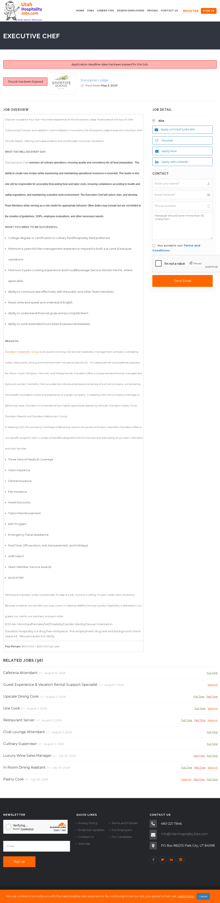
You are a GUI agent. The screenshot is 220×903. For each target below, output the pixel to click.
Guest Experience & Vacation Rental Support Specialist (50, 685)
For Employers (122, 830)
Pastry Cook (13, 779)
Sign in (208, 10)
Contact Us (169, 10)
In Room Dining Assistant (24, 767)
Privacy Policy (87, 823)
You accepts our (176, 248)
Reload (197, 263)
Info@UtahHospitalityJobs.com (184, 834)
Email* (7, 837)
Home (80, 10)
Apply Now (169, 151)
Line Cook (11, 708)
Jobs (90, 10)
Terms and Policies (125, 823)
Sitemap (84, 843)
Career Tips (105, 10)
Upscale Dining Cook (21, 696)
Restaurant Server (19, 720)
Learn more (186, 896)
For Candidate (122, 836)
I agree (203, 896)
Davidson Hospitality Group (22, 351)
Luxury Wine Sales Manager (27, 756)
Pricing (152, 10)
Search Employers (130, 10)
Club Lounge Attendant (24, 732)
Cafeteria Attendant (20, 673)
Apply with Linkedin (175, 161)
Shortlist (167, 140)
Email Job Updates (91, 830)
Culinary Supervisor (20, 744)
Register (191, 10)
